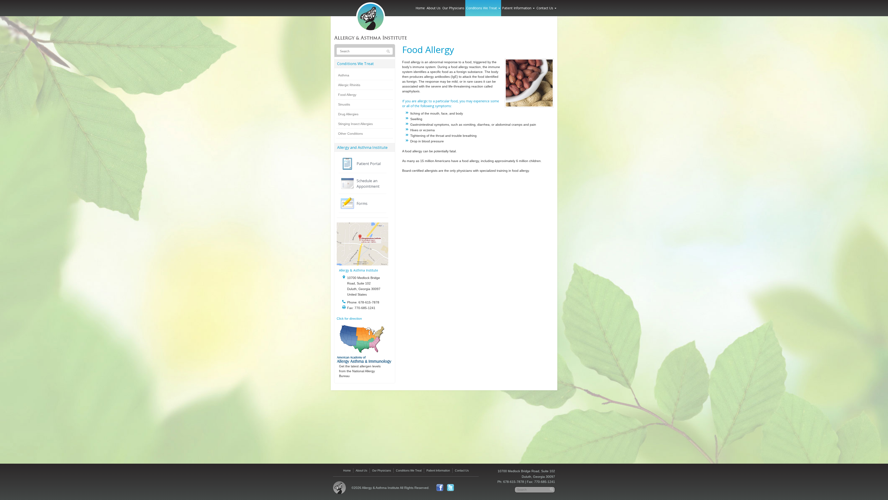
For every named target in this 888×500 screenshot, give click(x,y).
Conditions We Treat (482, 8)
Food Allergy (347, 95)
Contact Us (545, 8)
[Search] (388, 51)
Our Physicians (453, 8)
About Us (434, 8)
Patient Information (517, 8)
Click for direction (349, 318)
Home (420, 8)
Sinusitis (344, 104)
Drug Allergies (348, 114)
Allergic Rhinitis (349, 85)
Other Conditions (350, 133)
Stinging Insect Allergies (355, 124)
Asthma (343, 75)
